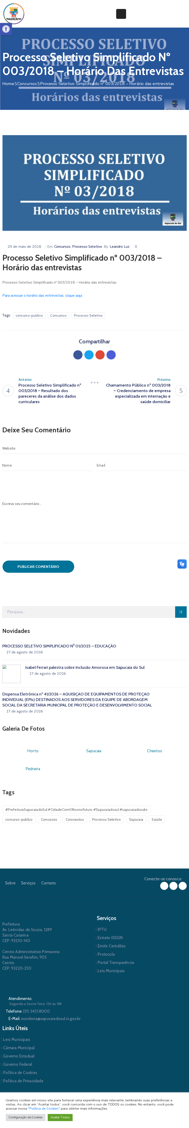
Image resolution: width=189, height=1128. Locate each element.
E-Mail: (45, 1018)
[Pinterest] (100, 354)
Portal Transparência (116, 962)
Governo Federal (17, 1064)
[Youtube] (183, 886)
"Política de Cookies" (44, 1108)
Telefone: (28, 1011)
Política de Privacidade (23, 1081)
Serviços (28, 883)
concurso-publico (29, 315)
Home (8, 83)
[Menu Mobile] (121, 14)
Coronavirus (75, 820)
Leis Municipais (111, 970)
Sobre (10, 883)
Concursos (27, 83)
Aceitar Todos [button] (60, 1117)
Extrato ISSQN (110, 937)
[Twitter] (89, 354)
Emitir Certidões (112, 946)
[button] (6, 29)
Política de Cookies (20, 1072)
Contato (48, 883)
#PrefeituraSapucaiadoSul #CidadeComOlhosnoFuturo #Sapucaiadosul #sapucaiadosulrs (76, 810)
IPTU (102, 929)
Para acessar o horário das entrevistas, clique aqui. (42, 295)
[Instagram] (173, 886)
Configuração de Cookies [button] (26, 1117)
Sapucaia (136, 820)
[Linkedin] (111, 354)
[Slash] (94, 382)
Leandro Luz (120, 246)
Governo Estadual (18, 1056)
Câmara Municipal (19, 1047)
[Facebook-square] (164, 886)
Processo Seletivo (87, 246)
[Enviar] (181, 612)
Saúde (157, 820)
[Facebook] (78, 354)
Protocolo (106, 954)
